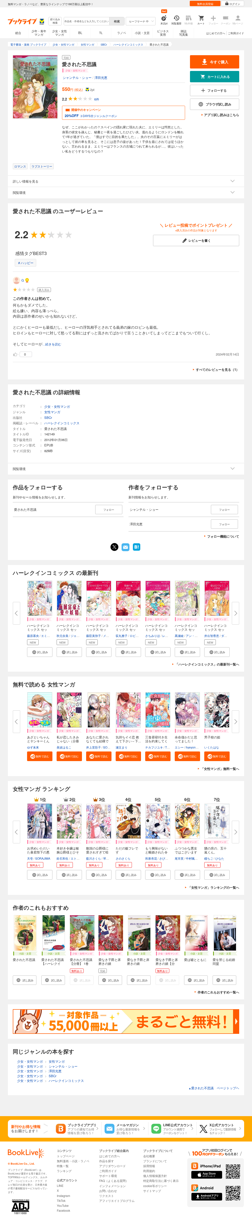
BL (80, 32)
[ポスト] (114, 547)
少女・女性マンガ (59, 32)
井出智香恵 (211, 635)
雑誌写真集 (183, 32)
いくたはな (211, 747)
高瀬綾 (179, 635)
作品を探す (106, 1161)
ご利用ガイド (236, 33)
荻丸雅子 (121, 635)
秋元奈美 (62, 635)
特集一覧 (63, 1166)
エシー (179, 747)
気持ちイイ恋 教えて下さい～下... (128, 739)
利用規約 (149, 1171)
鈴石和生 (62, 858)
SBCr (48, 417)
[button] (39, 652)
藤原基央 (33, 635)
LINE (60, 1185)
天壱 (30, 858)
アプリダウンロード (112, 1166)
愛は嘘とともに (195, 959)
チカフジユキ (154, 747)
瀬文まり (121, 747)
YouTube (63, 1205)
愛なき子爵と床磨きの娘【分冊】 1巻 (167, 963)
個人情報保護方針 (155, 1176)
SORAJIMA (110, 747)
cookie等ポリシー (155, 1186)
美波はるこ (64, 747)
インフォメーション (112, 1186)
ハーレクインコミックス (61, 423)
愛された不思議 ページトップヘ (214, 1088)
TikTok (61, 1200)
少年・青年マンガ (39, 32)
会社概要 (149, 1156)
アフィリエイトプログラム (117, 1200)
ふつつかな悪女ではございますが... (186, 852)
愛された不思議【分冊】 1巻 (81, 961)
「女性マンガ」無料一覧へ (220, 768)
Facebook (63, 1210)
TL (101, 33)
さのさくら (123, 858)
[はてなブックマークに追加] (136, 550)
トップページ (66, 1156)
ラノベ (121, 33)
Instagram (63, 1195)
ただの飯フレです (127, 850)
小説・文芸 (142, 33)
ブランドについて (155, 1161)
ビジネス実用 (163, 32)
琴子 (106, 858)
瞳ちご (208, 858)
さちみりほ (152, 635)
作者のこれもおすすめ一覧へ (218, 992)
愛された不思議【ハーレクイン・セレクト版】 (52, 965)
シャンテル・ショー (77, 77)
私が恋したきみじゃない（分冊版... (68, 741)
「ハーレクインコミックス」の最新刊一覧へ (207, 664)
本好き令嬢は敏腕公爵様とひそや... (68, 852)
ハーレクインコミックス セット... (38, 629)
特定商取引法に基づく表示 (161, 1180)
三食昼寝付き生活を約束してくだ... (156, 741)
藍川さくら (93, 858)
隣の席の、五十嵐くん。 (215, 850)
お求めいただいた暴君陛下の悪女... (38, 852)
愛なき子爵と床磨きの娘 (109, 961)
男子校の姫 (212, 737)
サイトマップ (152, 1191)
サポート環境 (108, 1176)
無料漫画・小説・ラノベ (73, 1161)
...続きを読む (51, 344)
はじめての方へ (215, 33)
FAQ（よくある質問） (113, 1180)
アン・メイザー (196, 635)
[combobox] (86, 21)
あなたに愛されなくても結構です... (97, 741)
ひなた (219, 858)
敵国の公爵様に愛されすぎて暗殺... (97, 852)
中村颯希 (192, 858)
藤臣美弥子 (93, 635)
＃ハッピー (25, 262)
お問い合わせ (108, 1191)
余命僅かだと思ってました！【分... (186, 741)
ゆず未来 (33, 747)
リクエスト (106, 1195)
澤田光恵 (100, 77)
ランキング (64, 1171)
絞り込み (55, 21)
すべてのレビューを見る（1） (217, 369)
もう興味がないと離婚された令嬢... (156, 852)
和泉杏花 (151, 858)
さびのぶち (166, 858)
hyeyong (191, 747)
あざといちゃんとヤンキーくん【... (38, 741)
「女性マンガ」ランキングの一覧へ (213, 887)
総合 (18, 33)
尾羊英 (179, 858)
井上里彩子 (93, 747)
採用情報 (149, 1166)
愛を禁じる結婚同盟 (224, 961)
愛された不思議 (24, 959)
